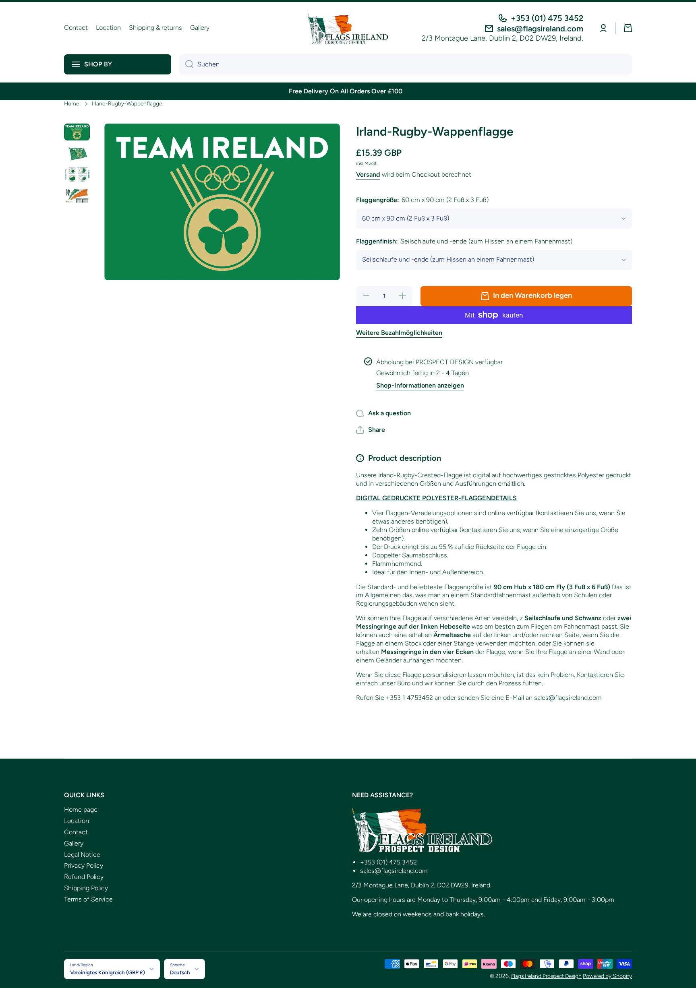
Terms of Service (88, 899)
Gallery (73, 843)
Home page (80, 809)
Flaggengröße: (422, 200)
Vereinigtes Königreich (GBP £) (107, 972)
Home (71, 103)
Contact (76, 832)
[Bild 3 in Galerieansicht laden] (77, 174)
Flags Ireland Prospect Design (546, 976)
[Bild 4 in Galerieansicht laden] (77, 195)
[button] (628, 28)
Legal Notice (82, 854)
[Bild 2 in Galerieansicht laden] (77, 153)
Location (76, 821)
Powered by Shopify (607, 976)
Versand (368, 174)
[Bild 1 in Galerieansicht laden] (77, 132)
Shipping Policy (86, 888)
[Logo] (348, 28)
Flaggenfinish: (464, 241)
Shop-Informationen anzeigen (420, 385)
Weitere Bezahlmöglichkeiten (399, 332)
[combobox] (405, 64)
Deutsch (180, 972)
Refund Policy (84, 877)
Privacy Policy (83, 865)
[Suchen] (186, 64)
